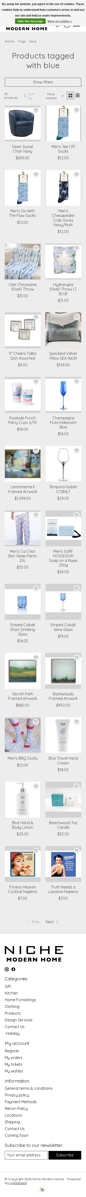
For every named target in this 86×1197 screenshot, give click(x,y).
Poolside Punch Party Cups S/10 (22, 420)
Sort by (31, 96)
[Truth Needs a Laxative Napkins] (63, 864)
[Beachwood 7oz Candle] (63, 800)
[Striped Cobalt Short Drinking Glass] (23, 602)
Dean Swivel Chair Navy (22, 149)
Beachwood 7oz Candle (63, 825)
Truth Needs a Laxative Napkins (63, 889)
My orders (13, 1057)
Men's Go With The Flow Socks (22, 213)
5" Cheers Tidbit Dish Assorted (23, 355)
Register (12, 1050)
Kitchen (11, 993)
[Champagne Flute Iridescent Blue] (63, 395)
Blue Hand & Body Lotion (22, 825)
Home (9, 41)
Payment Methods (21, 1101)
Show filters (43, 82)
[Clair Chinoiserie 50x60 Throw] (23, 262)
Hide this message (30, 21)
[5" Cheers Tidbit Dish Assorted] (23, 330)
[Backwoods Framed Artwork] (63, 671)
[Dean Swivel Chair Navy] (23, 124)
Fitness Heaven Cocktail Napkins (22, 889)
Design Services (18, 1020)
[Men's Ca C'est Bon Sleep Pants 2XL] (23, 528)
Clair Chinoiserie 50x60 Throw (23, 287)
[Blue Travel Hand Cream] (63, 735)
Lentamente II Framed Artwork (22, 489)
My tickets (13, 1064)
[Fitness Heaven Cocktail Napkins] (23, 864)
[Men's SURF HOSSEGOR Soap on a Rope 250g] (63, 528)
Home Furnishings (20, 999)
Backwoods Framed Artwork (63, 696)
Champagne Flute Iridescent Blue (63, 422)
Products (13, 1013)
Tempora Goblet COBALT (63, 489)
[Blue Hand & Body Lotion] (23, 800)
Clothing (12, 1006)
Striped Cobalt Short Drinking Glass (22, 629)
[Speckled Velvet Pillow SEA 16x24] (63, 330)
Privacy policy (17, 1095)
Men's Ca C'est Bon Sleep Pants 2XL (22, 556)
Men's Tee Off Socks (63, 149)
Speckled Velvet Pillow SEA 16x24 (63, 355)
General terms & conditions (29, 1088)
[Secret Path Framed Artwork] (23, 671)
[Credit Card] (42, 1190)
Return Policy (16, 1108)
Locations (13, 1115)
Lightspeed (18, 1183)
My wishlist (14, 1071)
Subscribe (65, 1155)
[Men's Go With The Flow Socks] (23, 188)
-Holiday (12, 1033)
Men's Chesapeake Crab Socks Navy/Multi (63, 217)
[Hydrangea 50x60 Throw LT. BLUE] (63, 262)
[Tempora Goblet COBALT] (63, 464)
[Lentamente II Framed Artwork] (23, 464)
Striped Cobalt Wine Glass (63, 627)
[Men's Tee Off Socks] (63, 124)
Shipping (12, 1122)
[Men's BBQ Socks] (23, 735)
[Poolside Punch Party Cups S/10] (23, 395)
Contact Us (15, 1026)
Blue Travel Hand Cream (63, 760)
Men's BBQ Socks (23, 758)
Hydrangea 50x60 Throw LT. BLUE (63, 289)
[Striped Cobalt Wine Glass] (63, 602)
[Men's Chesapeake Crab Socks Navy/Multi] (63, 188)
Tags (22, 41)
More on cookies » (60, 21)
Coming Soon (16, 1135)
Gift (8, 986)
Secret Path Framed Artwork (22, 696)
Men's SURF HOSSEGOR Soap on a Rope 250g (63, 558)
